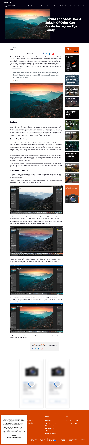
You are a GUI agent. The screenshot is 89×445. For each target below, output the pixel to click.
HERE (45, 66)
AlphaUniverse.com (16, 68)
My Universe (77, 5)
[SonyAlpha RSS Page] (76, 423)
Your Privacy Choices (52, 439)
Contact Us (48, 420)
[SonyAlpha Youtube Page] (66, 421)
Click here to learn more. (21, 337)
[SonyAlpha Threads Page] (77, 421)
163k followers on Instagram (45, 63)
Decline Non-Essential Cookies (14, 437)
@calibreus (20, 56)
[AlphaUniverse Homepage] (9, 6)
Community (49, 5)
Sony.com (83, 439)
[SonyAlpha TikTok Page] (66, 423)
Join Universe (49, 428)
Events (61, 5)
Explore (43, 5)
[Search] (83, 5)
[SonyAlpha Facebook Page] (73, 421)
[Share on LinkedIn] (49, 54)
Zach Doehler (13, 56)
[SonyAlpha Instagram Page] (70, 421)
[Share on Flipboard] (53, 54)
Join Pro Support (49, 425)
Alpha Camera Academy (33, 5)
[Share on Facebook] (43, 53)
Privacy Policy (22, 432)
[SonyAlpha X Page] (71, 423)
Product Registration (50, 433)
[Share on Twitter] (46, 54)
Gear (66, 5)
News (48, 430)
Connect (56, 5)
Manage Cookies (14, 439)
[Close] (25, 417)
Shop (71, 5)
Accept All (14, 435)
